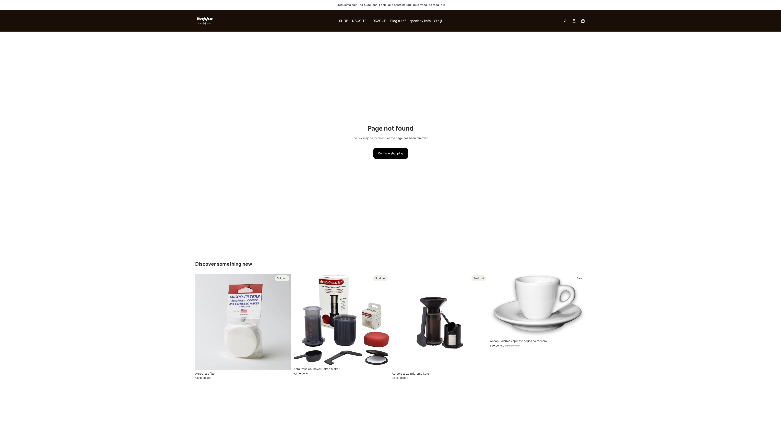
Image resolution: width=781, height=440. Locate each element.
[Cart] (582, 20)
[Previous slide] (398, 321)
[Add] (579, 331)
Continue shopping (390, 153)
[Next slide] (481, 321)
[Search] (565, 20)
